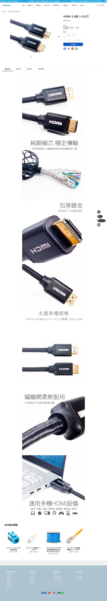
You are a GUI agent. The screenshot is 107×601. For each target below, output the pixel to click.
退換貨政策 (9, 585)
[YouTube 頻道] (101, 225)
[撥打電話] (101, 212)
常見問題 (9, 579)
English (82, 5)
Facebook (79, 574)
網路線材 (32, 574)
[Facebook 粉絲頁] (101, 220)
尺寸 (64, 25)
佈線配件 (38, 5)
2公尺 (71, 28)
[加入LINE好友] (101, 216)
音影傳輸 (32, 583)
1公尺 (66, 28)
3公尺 (77, 28)
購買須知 (9, 587)
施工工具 (47, 5)
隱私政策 (9, 581)
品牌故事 (9, 574)
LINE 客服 (79, 576)
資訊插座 (32, 576)
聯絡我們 (9, 576)
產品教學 (56, 574)
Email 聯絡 (79, 579)
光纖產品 (32, 581)
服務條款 (9, 583)
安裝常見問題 (57, 579)
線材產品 (29, 5)
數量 (64, 32)
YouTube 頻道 (57, 581)
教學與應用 (56, 5)
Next (59, 37)
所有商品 (74, 5)
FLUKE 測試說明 (57, 576)
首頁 (23, 5)
